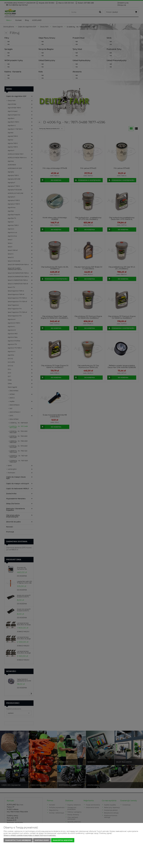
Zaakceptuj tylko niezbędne (18, 840)
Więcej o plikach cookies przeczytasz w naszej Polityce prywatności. (30, 835)
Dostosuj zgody (42, 840)
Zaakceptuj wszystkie (63, 840)
